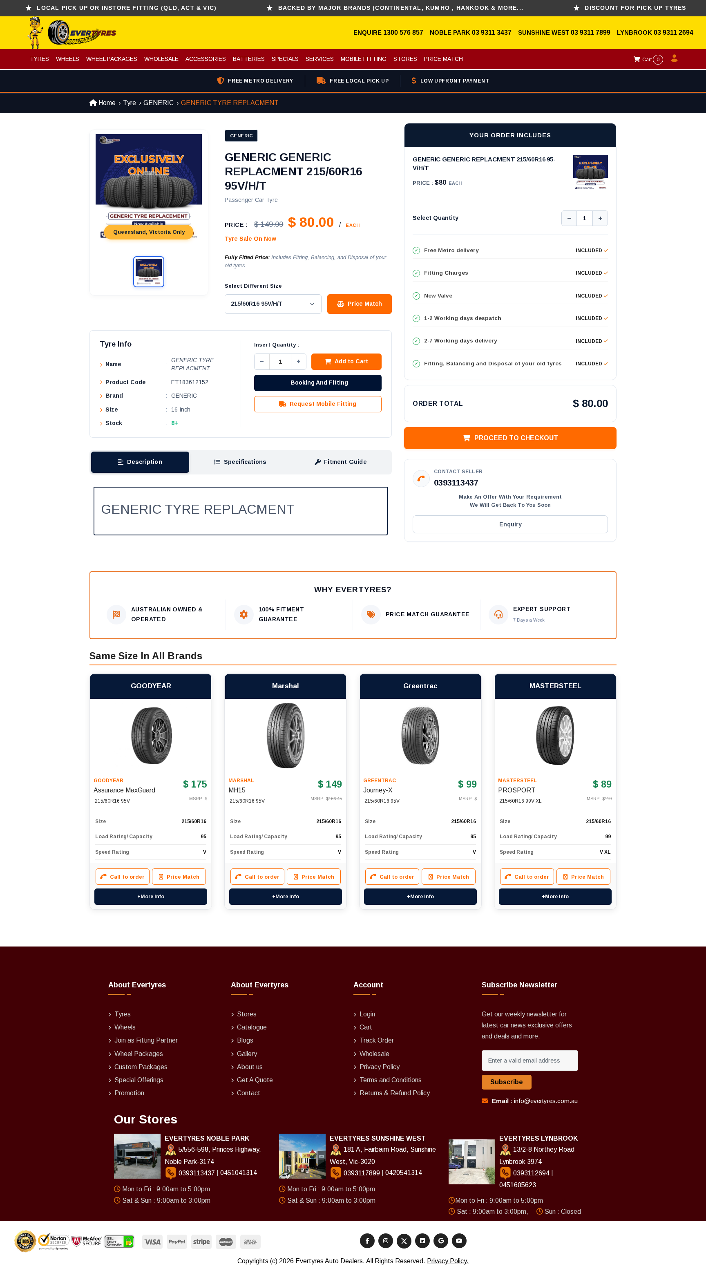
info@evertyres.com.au (546, 1100)
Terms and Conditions (391, 1079)
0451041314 (238, 1173)
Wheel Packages (111, 59)
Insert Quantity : (276, 345)
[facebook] (367, 1240)
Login (367, 1014)
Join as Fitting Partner (146, 1040)
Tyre (129, 102)
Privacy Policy (380, 1066)
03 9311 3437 (492, 32)
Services (320, 59)
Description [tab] (144, 462)
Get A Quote (255, 1079)
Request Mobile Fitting (323, 404)
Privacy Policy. (448, 1261)
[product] (150, 735)
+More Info (150, 897)
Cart (650, 60)
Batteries (249, 59)
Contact (248, 1093)
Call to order (127, 877)
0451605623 (517, 1184)
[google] (440, 1240)
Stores (405, 59)
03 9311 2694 (673, 32)
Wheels (67, 59)
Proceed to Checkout (516, 437)
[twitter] (404, 1241)
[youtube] (459, 1240)
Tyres (39, 59)
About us (250, 1066)
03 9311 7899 (590, 32)
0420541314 (403, 1173)
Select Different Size (253, 286)
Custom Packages (141, 1066)
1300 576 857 (403, 32)
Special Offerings (138, 1079)
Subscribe (506, 1082)
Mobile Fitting (364, 59)
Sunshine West (544, 32)
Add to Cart (351, 361)
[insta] (385, 1240)
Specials (285, 59)
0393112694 (531, 1173)
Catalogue (252, 1027)
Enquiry (510, 524)
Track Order (377, 1040)
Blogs (245, 1040)
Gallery (247, 1053)
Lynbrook (635, 32)
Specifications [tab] (245, 462)
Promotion (129, 1093)
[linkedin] (422, 1240)
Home (106, 102)
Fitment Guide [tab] (345, 462)
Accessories (205, 59)
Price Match (443, 59)
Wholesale (161, 59)
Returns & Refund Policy (395, 1093)
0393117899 (362, 1173)
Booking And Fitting (319, 382)
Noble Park (451, 32)
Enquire (368, 32)
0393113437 (456, 482)
